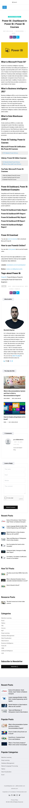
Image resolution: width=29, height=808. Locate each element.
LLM (2, 653)
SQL (2, 625)
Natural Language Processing (9, 766)
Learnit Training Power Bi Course (11, 177)
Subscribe (14, 666)
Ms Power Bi (10, 279)
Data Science (7, 398)
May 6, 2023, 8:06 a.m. (16, 398)
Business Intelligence (14, 17)
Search (15, 2)
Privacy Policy (14, 800)
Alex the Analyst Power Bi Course (11, 175)
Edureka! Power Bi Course (9, 179)
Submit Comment (10, 507)
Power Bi (17, 289)
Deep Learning (5, 633)
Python (3, 623)
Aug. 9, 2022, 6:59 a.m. (13, 422)
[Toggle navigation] (4, 7)
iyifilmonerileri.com (20, 786)
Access (3, 628)
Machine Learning (6, 618)
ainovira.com (14, 788)
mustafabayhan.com (9, 786)
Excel (9, 286)
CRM (2, 648)
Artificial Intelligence (7, 650)
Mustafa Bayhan (9, 330)
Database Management (7, 635)
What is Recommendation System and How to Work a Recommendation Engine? (14, 393)
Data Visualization (18, 286)
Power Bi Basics (12, 277)
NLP (2, 630)
